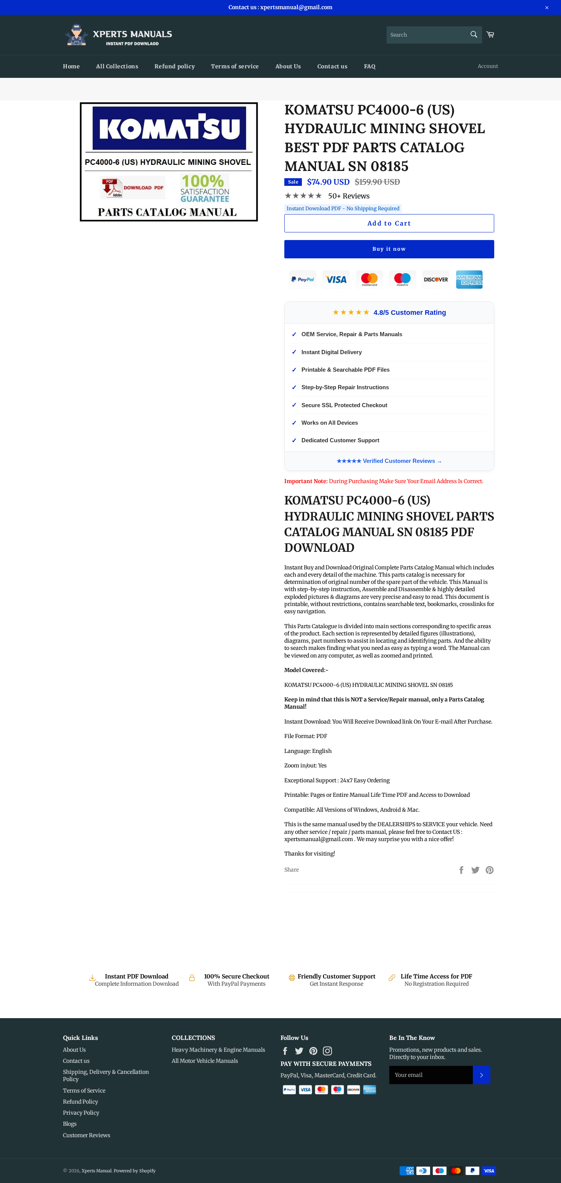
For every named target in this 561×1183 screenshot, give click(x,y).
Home (71, 66)
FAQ (370, 66)
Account (488, 66)
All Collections (117, 66)
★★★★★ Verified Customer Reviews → (389, 461)
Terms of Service (84, 1090)
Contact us (333, 66)
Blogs (70, 1123)
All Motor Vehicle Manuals (205, 1060)
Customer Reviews (86, 1135)
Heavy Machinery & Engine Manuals (218, 1049)
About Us (288, 66)
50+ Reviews (349, 196)
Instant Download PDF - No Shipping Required (343, 208)
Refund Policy (80, 1101)
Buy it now (389, 249)
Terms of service (235, 66)
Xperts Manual (96, 1170)
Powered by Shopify (135, 1170)
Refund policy (175, 66)
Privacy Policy (81, 1112)
